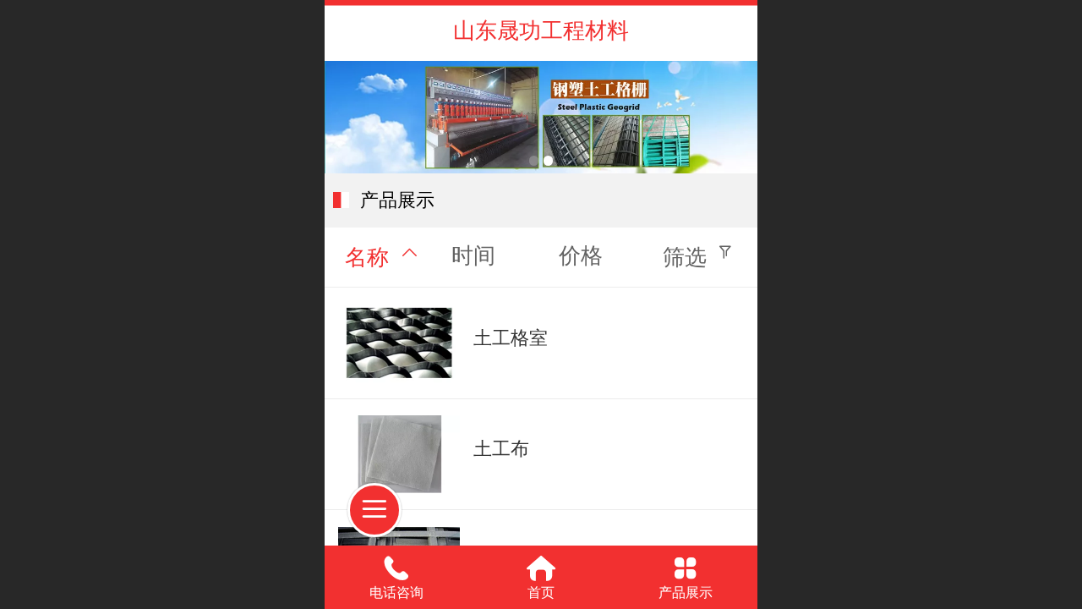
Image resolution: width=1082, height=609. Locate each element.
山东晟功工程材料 (541, 30)
